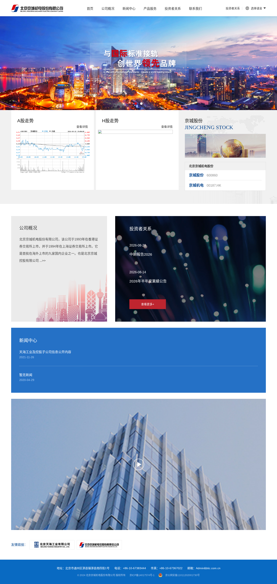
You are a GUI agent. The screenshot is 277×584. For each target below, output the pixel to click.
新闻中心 (128, 8)
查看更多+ (147, 304)
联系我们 (195, 8)
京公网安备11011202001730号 (182, 575)
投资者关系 (173, 8)
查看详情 (82, 126)
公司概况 (107, 8)
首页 (90, 8)
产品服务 (150, 8)
